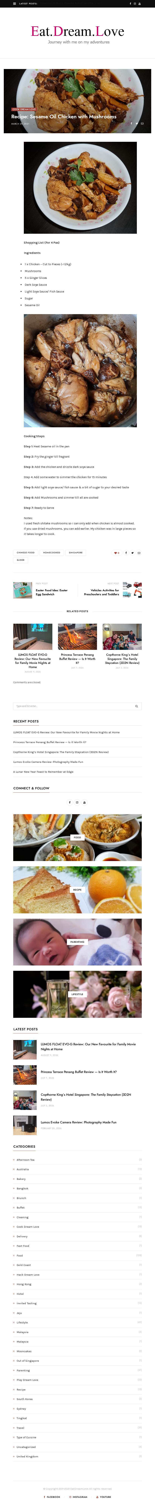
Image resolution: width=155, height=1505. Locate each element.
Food (20, 1255)
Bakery (21, 1179)
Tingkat (22, 1418)
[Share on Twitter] (136, 123)
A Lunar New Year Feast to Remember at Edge (43, 771)
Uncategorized (26, 1447)
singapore (76, 553)
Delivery (22, 1236)
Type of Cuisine (26, 1437)
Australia (23, 1169)
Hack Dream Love (28, 1274)
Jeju (19, 1313)
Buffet (21, 1207)
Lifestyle (22, 1322)
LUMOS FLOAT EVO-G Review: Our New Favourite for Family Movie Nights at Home (66, 732)
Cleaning (23, 1217)
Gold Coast (24, 1265)
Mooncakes (24, 1351)
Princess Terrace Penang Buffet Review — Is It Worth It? (73, 3)
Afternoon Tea (25, 1159)
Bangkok (22, 1188)
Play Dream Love (27, 1380)
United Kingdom (27, 1456)
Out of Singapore (28, 1360)
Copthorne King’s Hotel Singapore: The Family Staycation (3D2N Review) (122, 658)
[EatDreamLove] (77, 33)
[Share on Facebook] (131, 123)
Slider (21, 560)
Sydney (21, 1408)
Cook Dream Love (24, 109)
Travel (20, 1428)
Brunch (21, 1198)
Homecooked (51, 553)
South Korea (25, 1399)
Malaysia (22, 1332)
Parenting (23, 1370)
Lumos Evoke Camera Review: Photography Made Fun (48, 762)
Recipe (21, 1389)
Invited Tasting (27, 1303)
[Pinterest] (11, 176)
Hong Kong (24, 1284)
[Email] (142, 123)
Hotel (20, 1294)
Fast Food (23, 1246)
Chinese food (26, 553)
